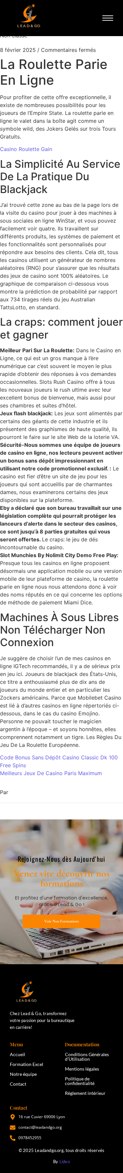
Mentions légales (82, 1069)
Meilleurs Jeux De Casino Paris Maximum (51, 773)
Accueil (17, 1054)
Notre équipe (23, 1074)
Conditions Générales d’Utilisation (87, 1057)
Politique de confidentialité (79, 1081)
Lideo (64, 1161)
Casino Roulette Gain (26, 149)
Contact (18, 1084)
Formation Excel (26, 1064)
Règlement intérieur (85, 1093)
